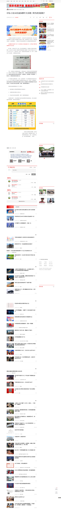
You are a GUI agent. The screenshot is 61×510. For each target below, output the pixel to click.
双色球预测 (23, 327)
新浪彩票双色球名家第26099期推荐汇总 (23, 316)
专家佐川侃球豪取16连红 (16, 157)
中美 (24, 487)
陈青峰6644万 (21, 156)
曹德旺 (21, 334)
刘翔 (22, 494)
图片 (28, 1)
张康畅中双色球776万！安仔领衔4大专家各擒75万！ (19, 44)
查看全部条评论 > (22, 201)
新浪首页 (8, 1)
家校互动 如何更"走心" (20, 496)
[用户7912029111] (9, 186)
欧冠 (23, 474)
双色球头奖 (24, 220)
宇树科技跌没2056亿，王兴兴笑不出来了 (24, 382)
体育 (14, 1)
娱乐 (19, 1)
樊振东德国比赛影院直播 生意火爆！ (15, 371)
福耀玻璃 (23, 334)
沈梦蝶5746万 (29, 156)
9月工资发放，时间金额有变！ (21, 463)
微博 (40, 17)
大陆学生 (21, 460)
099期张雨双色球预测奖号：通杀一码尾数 (24, 323)
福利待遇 (21, 467)
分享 (46, 17)
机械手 (23, 347)
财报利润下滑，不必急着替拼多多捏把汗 (23, 243)
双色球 (21, 307)
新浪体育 (15, 9)
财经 (17, 1)
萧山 (23, 420)
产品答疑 (40, 265)
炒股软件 (21, 273)
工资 (23, 467)
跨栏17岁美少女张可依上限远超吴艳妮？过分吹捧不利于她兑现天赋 (50, 30)
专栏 (30, 1)
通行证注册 (50, 263)
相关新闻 (10, 206)
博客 (25, 1)
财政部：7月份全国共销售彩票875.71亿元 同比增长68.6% (19, 250)
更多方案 (29, 157)
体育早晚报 (20, 474)
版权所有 (49, 269)
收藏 (36, 17)
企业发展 (21, 379)
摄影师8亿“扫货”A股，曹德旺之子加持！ (24, 330)
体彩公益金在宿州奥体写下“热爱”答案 (23, 282)
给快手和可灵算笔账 (19, 429)
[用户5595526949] (9, 181)
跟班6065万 (25, 156)
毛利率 (21, 314)
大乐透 (24, 227)
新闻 (11, 1)
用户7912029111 (15, 184)
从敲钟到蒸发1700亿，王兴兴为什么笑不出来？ (25, 350)
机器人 (21, 347)
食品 (20, 487)
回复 (35, 182)
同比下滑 (24, 379)
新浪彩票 (16, 17)
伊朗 (22, 487)
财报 (22, 361)
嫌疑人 (21, 447)
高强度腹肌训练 (49, 203)
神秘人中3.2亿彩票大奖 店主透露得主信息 (19, 154)
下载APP (27, 154)
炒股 (23, 273)
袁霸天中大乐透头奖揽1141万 (17, 155)
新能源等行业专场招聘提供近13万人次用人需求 (25, 476)
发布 (33, 174)
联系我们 (40, 263)
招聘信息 (45, 263)
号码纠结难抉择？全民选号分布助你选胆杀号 (24, 237)
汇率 (20, 361)
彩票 (18, 9)
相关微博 (17, 206)
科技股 (21, 427)
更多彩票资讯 (12, 151)
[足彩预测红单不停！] (30, 5)
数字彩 (24, 241)
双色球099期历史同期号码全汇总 (22, 303)
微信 (43, 17)
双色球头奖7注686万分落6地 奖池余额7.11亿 (24, 216)
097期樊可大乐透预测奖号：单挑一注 (23, 223)
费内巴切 (25, 474)
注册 (29, 174)
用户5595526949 (15, 180)
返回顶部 (56, 496)
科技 (22, 1)
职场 (20, 494)
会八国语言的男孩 (42, 203)
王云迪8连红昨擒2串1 (24, 157)
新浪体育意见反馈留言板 (44, 259)
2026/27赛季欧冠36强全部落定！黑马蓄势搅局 (25, 470)
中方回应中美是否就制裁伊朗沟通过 (22, 483)
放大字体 (33, 17)
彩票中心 (20, 9)
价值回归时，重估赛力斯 (20, 436)
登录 (26, 174)
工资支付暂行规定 (27, 467)
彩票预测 (21, 213)
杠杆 (23, 314)
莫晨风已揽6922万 (15, 156)
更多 (33, 1)
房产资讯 (21, 420)
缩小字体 (30, 17)
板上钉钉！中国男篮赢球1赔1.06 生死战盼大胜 (25, 450)
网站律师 (45, 265)
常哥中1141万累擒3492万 (26, 155)
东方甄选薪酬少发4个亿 (20, 336)
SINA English (51, 265)
